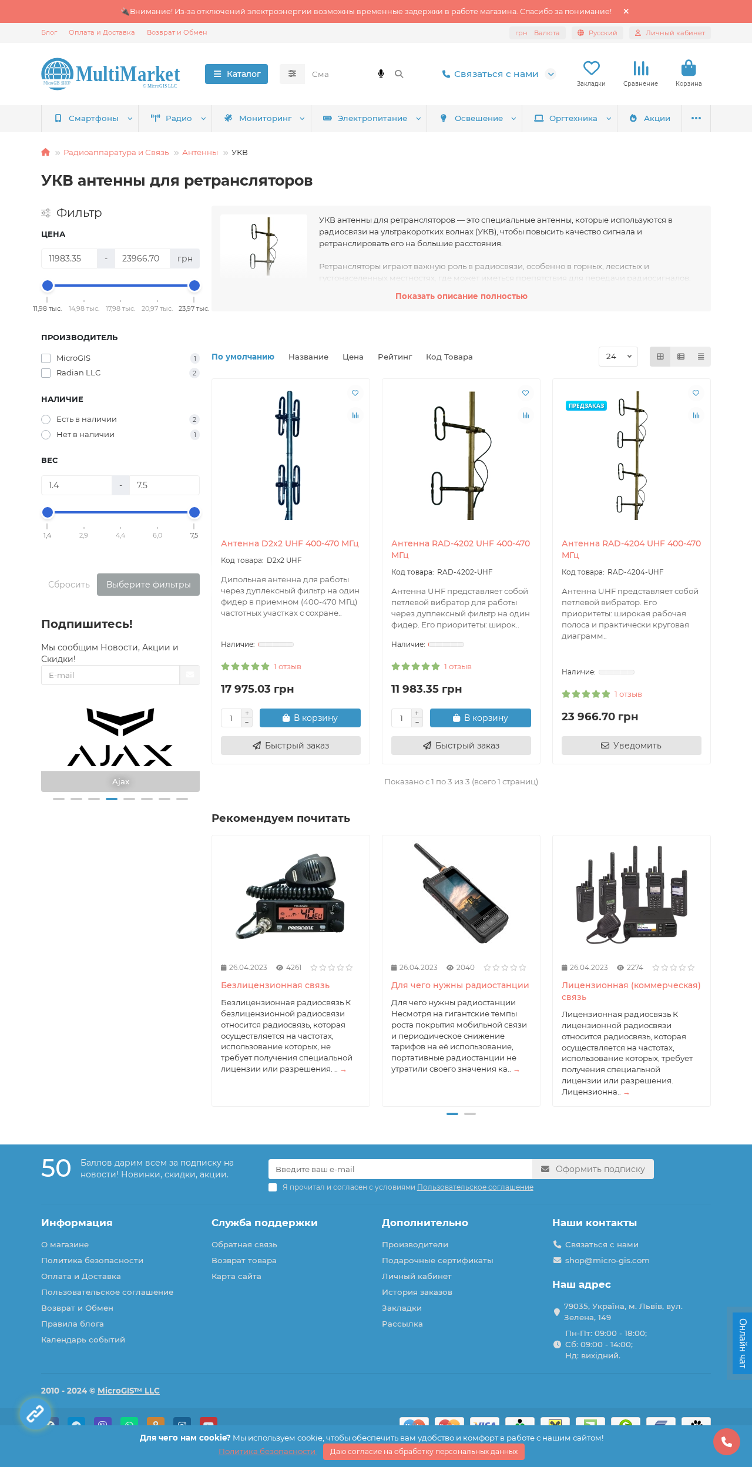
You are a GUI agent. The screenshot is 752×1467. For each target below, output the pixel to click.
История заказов (417, 1292)
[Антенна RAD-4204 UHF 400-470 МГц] (631, 455)
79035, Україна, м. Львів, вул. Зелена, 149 (623, 1311)
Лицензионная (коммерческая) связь (631, 991)
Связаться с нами (496, 73)
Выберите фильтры (148, 584)
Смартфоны (94, 118)
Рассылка (402, 1323)
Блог (49, 32)
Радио (179, 118)
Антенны (200, 152)
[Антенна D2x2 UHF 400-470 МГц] (291, 455)
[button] (59, 799)
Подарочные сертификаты (438, 1260)
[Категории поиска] (292, 74)
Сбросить (69, 584)
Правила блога (72, 1323)
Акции (657, 118)
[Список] (680, 357)
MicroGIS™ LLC (129, 1390)
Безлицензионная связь (275, 985)
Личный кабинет (417, 1276)
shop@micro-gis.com (607, 1260)
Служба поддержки (265, 1222)
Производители (415, 1244)
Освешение (479, 118)
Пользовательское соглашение (107, 1292)
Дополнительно (425, 1222)
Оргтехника (573, 118)
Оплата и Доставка (102, 32)
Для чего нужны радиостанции (460, 985)
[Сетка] (660, 357)
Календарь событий (83, 1339)
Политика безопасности (92, 1260)
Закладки (402, 1307)
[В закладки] (355, 393)
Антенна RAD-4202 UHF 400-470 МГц (460, 549)
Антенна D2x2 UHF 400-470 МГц (290, 543)
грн (537, 33)
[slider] (48, 285)
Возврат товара (244, 1260)
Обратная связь (244, 1244)
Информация (77, 1222)
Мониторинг (265, 118)
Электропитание (372, 118)
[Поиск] (399, 74)
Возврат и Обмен (177, 32)
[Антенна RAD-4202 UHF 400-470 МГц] (461, 455)
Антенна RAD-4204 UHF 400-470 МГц (631, 549)
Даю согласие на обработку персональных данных (424, 1451)
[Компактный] (701, 357)
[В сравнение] (355, 415)
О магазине (65, 1244)
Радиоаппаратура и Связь (116, 152)
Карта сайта (236, 1276)
